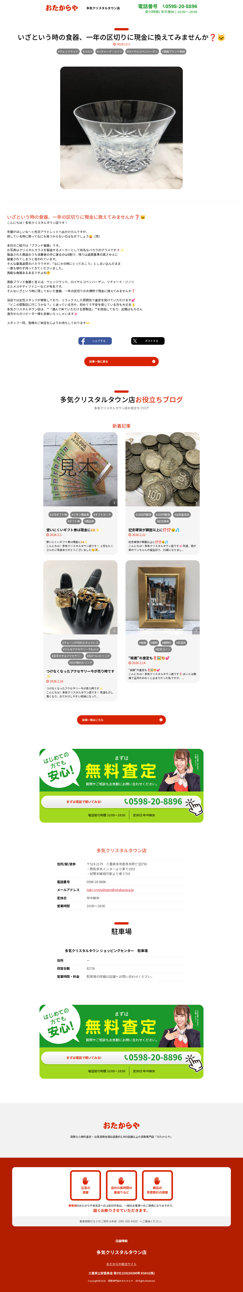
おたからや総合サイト (121, 1264)
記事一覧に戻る (98, 361)
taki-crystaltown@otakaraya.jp (110, 889)
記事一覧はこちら (92, 720)
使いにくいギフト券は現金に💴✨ (72, 529)
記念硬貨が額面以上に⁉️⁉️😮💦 (154, 529)
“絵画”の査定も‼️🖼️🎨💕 (149, 657)
